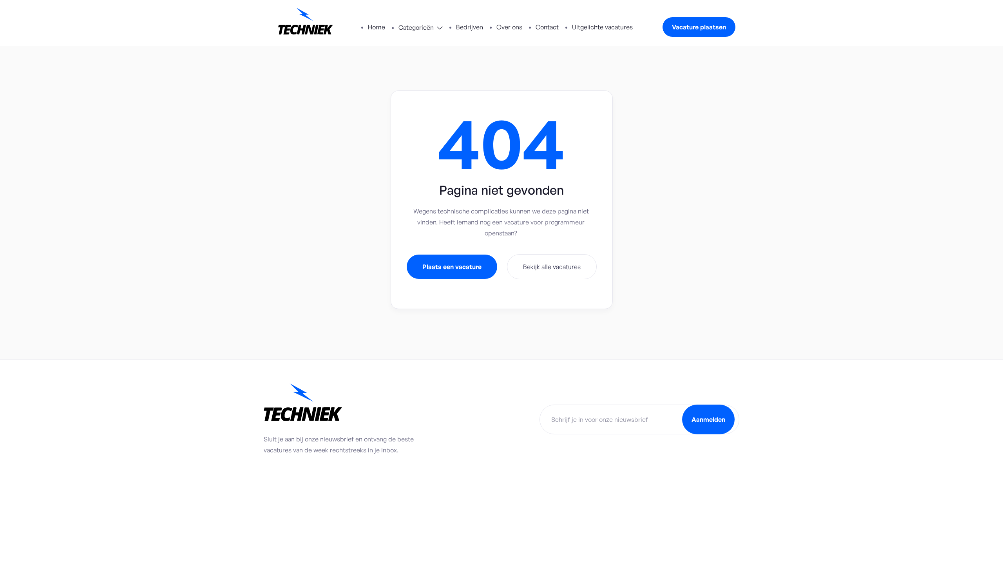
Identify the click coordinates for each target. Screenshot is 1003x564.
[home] (305, 23)
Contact (547, 27)
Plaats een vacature (452, 267)
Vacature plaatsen (699, 27)
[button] (420, 28)
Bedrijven (469, 27)
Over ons (509, 27)
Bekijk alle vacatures (552, 267)
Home (376, 27)
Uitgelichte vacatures (602, 27)
